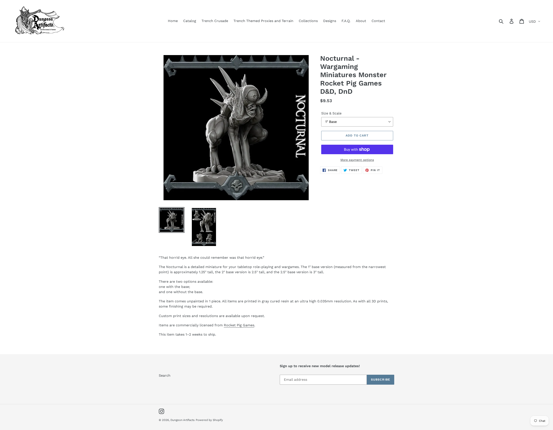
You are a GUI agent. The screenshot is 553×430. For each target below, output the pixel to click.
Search (164, 375)
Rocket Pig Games (239, 325)
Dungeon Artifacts (182, 420)
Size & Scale (331, 113)
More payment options (357, 160)
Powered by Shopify (209, 420)
